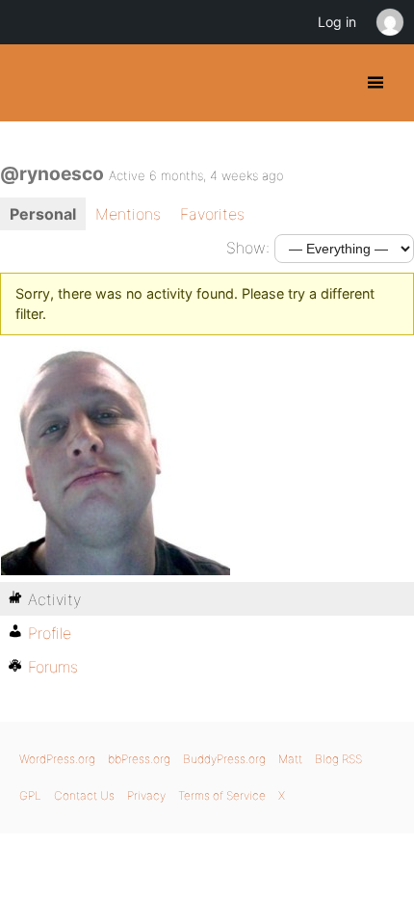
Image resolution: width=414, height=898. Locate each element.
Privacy (146, 795)
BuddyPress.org (31, 82)
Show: (248, 247)
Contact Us (84, 795)
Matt (290, 759)
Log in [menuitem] (337, 21)
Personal (43, 214)
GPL (30, 795)
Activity (54, 599)
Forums (53, 666)
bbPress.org (139, 759)
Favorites (212, 214)
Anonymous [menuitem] (389, 22)
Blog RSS (338, 759)
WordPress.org (57, 759)
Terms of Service (222, 795)
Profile (49, 633)
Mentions (128, 214)
